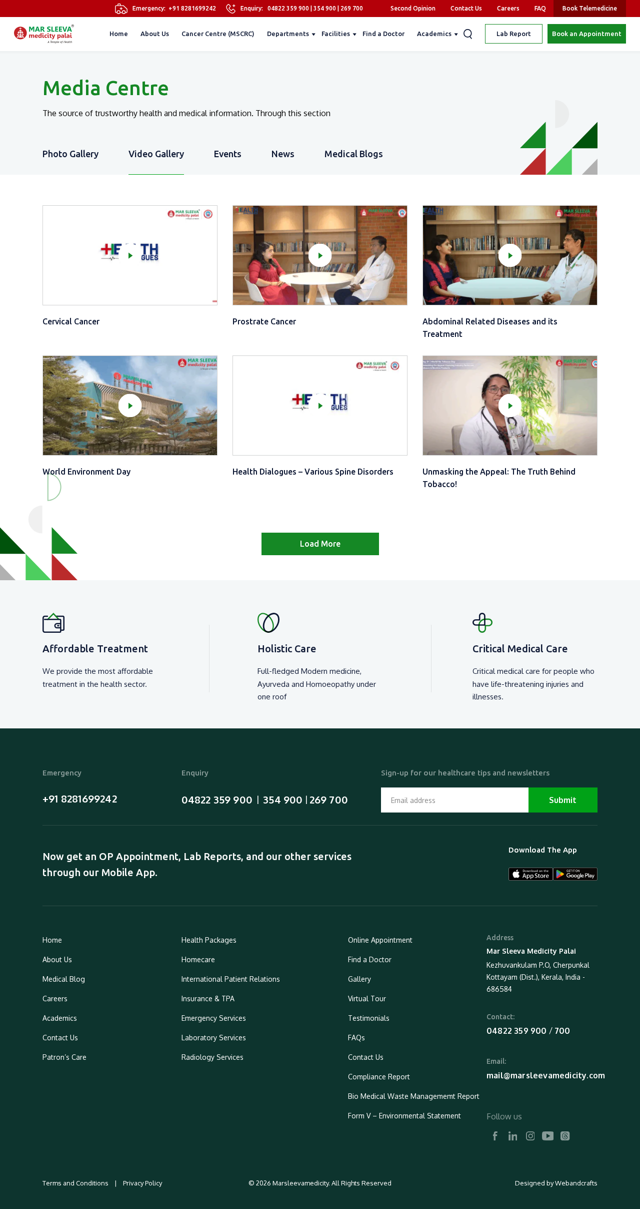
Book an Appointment (587, 33)
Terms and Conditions (76, 1183)
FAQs (356, 1037)
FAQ (540, 8)
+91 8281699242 (192, 8)
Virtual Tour (367, 998)
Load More (320, 543)
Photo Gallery (70, 154)
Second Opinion (413, 8)
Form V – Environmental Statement (404, 1115)
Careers (508, 8)
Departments (288, 33)
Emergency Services (214, 1018)
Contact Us (466, 8)
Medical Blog (63, 979)
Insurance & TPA (208, 998)
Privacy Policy (142, 1183)
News (283, 154)
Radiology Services (213, 1057)
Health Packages (209, 940)
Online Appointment (380, 940)
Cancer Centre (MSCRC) (218, 33)
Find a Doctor (383, 33)
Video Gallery (156, 154)
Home (119, 33)
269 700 (351, 8)
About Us (154, 33)
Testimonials (369, 1018)
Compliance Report (379, 1076)
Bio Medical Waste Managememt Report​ (414, 1096)
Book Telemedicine (589, 8)
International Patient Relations (231, 979)
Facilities (336, 33)
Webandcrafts (576, 1183)
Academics (434, 33)
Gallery (359, 979)
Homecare (198, 959)
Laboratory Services (214, 1037)
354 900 (325, 8)
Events (228, 154)
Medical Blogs (353, 154)
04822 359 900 (288, 8)
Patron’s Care (64, 1057)
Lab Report (513, 33)
